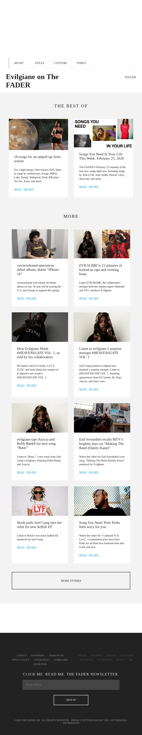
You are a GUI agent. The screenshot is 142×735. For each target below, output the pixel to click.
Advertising (38, 655)
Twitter (82, 655)
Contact (21, 655)
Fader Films (40, 664)
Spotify (120, 660)
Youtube (111, 655)
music (18, 189)
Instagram (127, 655)
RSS (131, 660)
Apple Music (86, 660)
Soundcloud (104, 660)
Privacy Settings (82, 720)
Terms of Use (56, 655)
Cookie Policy (42, 660)
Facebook (96, 655)
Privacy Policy (20, 660)
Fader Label (61, 660)
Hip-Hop (28, 189)
